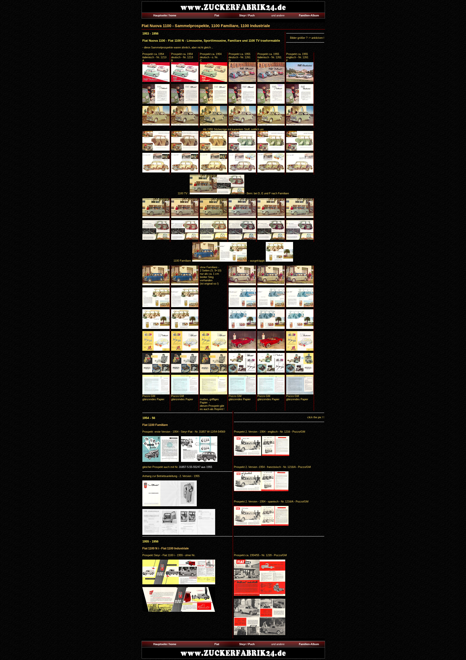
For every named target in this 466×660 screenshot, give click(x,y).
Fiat (216, 15)
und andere (278, 15)
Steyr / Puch (247, 15)
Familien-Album (309, 15)
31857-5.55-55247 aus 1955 (195, 466)
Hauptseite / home (164, 15)
